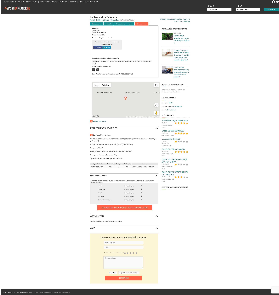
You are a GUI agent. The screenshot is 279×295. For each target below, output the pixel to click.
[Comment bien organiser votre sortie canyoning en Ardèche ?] (167, 36)
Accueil (92, 20)
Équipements (96, 24)
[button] (125, 98)
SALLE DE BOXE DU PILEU (173, 131)
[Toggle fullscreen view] (156, 85)
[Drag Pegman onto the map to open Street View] (156, 113)
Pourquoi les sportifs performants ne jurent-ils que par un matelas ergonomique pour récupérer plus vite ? (182, 55)
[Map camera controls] (156, 105)
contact (36, 292)
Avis (130, 24)
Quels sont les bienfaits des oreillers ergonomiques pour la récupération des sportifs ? (181, 72)
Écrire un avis (141, 24)
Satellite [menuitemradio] (105, 85)
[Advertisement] (140, 41)
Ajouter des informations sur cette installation (125, 208)
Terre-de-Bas (115, 20)
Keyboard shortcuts (131, 117)
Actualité (109, 24)
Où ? (240, 6)
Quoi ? (211, 6)
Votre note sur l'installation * (113, 253)
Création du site (66, 292)
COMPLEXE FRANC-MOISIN (173, 149)
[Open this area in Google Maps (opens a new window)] (95, 116)
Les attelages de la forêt (171, 139)
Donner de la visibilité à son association (84, 1)
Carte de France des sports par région (53, 1)
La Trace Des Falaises (99, 121)
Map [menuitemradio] (96, 85)
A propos (31, 292)
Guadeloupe (105, 20)
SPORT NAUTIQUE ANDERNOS (175, 121)
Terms (157, 117)
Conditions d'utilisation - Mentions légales (50, 292)
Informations (120, 24)
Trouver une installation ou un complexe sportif (20, 1)
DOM (98, 20)
